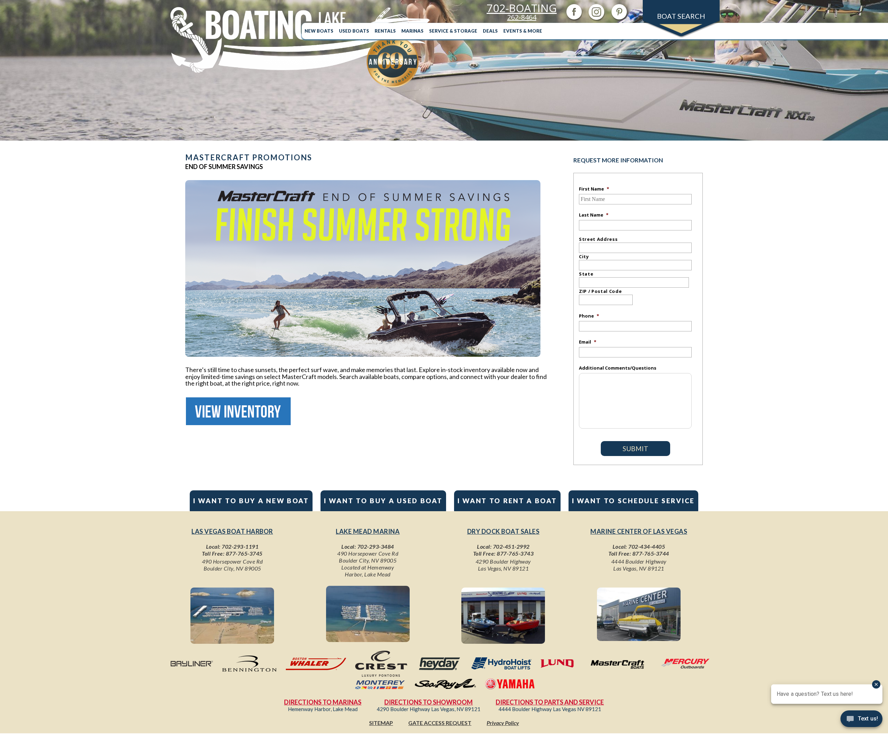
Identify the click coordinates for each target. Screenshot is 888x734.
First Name (594, 189)
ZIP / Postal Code (600, 291)
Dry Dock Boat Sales (503, 531)
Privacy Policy (503, 722)
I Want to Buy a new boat (251, 501)
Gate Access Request (439, 722)
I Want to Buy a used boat (383, 501)
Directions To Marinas (322, 702)
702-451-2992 (511, 546)
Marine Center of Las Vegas (638, 531)
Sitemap (381, 722)
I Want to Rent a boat (507, 501)
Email (587, 342)
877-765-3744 (650, 553)
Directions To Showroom (428, 702)
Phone (589, 316)
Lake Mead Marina (368, 531)
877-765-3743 (515, 553)
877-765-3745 (244, 553)
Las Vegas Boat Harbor (232, 531)
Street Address (598, 239)
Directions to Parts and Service (550, 702)
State (586, 274)
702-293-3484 (375, 546)
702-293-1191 (240, 546)
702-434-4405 (646, 546)
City (584, 256)
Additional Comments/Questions (617, 368)
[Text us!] (861, 720)
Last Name (593, 215)
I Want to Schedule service (633, 501)
